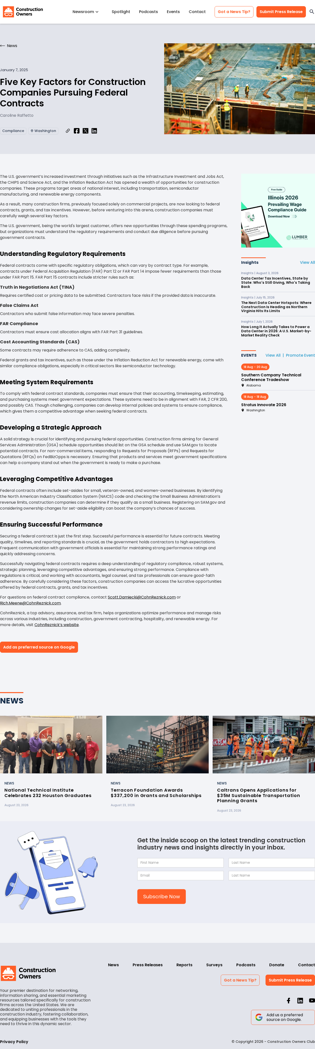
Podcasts (148, 11)
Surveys (214, 965)
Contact (197, 11)
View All (307, 262)
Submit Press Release (281, 12)
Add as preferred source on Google (39, 647)
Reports (184, 965)
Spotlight (121, 11)
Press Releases (148, 965)
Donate (276, 965)
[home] (23, 12)
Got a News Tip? (234, 12)
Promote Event (300, 355)
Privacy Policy (14, 1041)
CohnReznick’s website (56, 625)
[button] (88, 11)
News (113, 965)
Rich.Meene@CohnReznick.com (30, 603)
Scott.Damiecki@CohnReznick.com (142, 597)
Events (173, 11)
